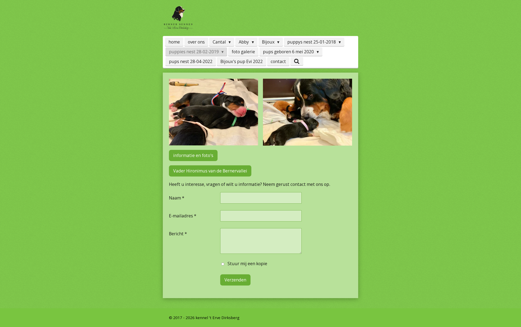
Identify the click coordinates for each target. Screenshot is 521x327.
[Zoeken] (296, 61)
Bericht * (178, 234)
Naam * (176, 198)
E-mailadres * (182, 216)
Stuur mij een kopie (247, 263)
